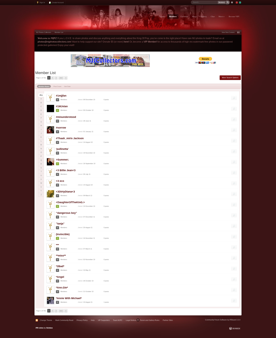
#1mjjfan (61, 95)
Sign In (42, 2)
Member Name (44, 86)
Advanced (232, 2)
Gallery (204, 17)
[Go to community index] (59, 15)
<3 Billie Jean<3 (65, 170)
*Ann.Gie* (62, 287)
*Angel (60, 276)
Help (93, 320)
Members (173, 17)
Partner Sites (168, 320)
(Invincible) (63, 234)
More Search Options (230, 78)
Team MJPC (117, 320)
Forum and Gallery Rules (149, 320)
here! (126, 41)
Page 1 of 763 (41, 78)
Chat (213, 17)
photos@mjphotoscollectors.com (54, 41)
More (220, 17)
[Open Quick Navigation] (238, 32)
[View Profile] (50, 98)
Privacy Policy (82, 320)
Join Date (67, 86)
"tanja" (60, 223)
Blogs (194, 17)
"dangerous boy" (66, 213)
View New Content (228, 32)
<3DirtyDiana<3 (65, 191)
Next (61, 78)
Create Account (57, 2)
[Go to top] (138, 320)
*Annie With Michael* (69, 298)
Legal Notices (131, 320)
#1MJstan (62, 106)
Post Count (57, 86)
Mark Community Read (64, 320)
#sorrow (61, 127)
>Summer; (62, 159)
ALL (41, 95)
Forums (162, 17)
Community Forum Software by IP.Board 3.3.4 (222, 320)
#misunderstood (66, 117)
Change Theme (46, 320)
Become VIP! (234, 17)
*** (57, 244)
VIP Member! (150, 41)
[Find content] (234, 98)
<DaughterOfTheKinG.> (70, 202)
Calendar (184, 17)
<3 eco (60, 181)
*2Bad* (60, 266)
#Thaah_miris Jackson (70, 138)
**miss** (61, 255)
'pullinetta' (62, 149)
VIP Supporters (104, 320)
